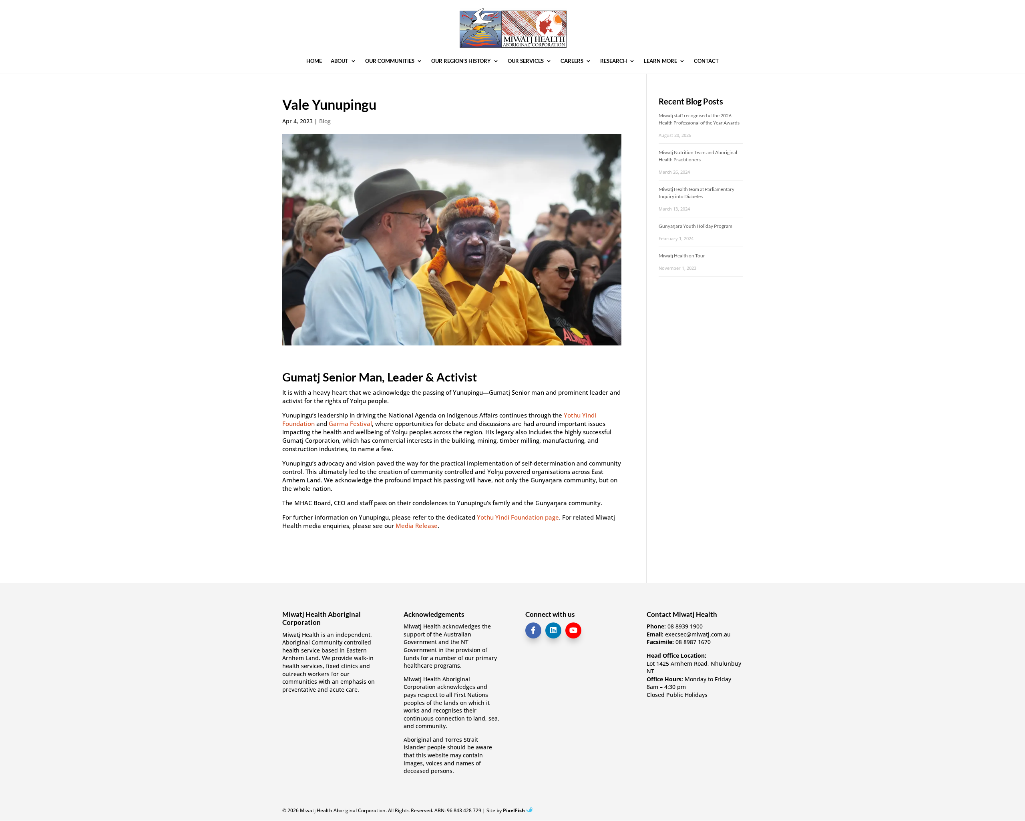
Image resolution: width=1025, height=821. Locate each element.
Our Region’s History (461, 61)
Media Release (417, 526)
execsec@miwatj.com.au (698, 634)
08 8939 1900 (685, 626)
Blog (325, 121)
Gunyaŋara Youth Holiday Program (695, 226)
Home (314, 61)
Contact (706, 61)
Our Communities (389, 61)
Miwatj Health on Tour (682, 256)
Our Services (526, 61)
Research (613, 61)
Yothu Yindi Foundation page (518, 517)
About (339, 61)
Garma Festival (350, 424)
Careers (572, 61)
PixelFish (514, 810)
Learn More (660, 61)
